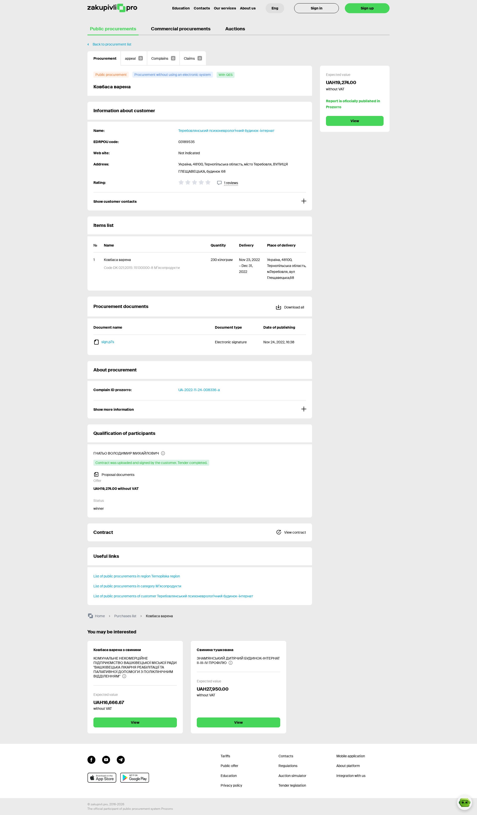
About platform (348, 766)
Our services (225, 8)
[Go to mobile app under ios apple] (101, 778)
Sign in (316, 8)
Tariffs (225, 756)
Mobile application (350, 756)
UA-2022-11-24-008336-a (199, 390)
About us (248, 8)
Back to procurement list (112, 44)
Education (181, 8)
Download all (293, 307)
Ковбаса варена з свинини (117, 650)
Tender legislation (292, 785)
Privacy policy (231, 785)
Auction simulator (292, 775)
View (355, 121)
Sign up (367, 8)
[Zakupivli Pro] (112, 8)
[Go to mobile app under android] (134, 778)
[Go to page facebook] (91, 759)
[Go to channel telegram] (121, 759)
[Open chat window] (464, 802)
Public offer (229, 766)
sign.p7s (107, 342)
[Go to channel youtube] (106, 759)
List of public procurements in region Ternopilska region (136, 576)
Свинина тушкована (215, 650)
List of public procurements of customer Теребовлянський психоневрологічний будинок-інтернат (173, 596)
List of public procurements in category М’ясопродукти (137, 586)
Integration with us (350, 775)
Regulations (287, 766)
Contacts (202, 8)
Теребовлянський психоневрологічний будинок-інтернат (226, 130)
